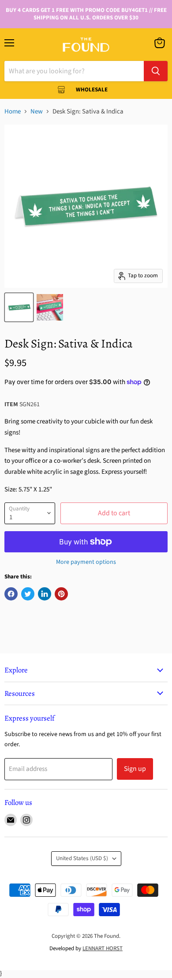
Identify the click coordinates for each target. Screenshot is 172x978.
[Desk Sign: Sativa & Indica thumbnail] (19, 307)
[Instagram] (26, 820)
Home (12, 111)
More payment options (86, 562)
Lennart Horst (102, 948)
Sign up (135, 769)
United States (82, 858)
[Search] (156, 71)
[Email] (10, 820)
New (36, 111)
